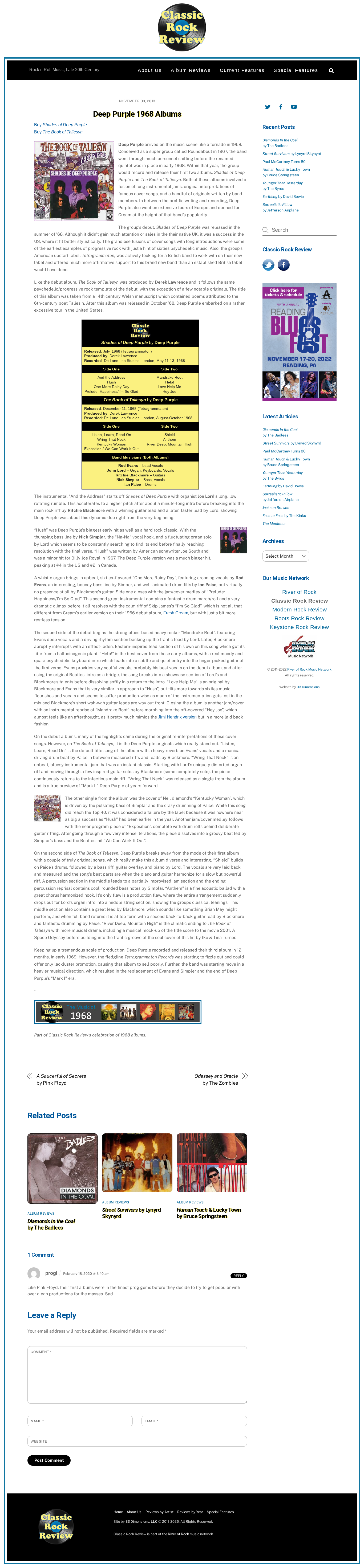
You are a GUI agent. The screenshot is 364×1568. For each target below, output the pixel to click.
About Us (150, 70)
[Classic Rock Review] (56, 1543)
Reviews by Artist (159, 1512)
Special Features (296, 70)
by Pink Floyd (61, 1079)
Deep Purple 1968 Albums (137, 114)
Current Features (242, 70)
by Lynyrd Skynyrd (291, 154)
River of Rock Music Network (309, 669)
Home (118, 1512)
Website (39, 1441)
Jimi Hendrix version (177, 717)
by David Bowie (283, 196)
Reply (238, 1276)
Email (151, 1421)
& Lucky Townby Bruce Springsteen (209, 1213)
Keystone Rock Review (299, 627)
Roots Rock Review (299, 618)
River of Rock (299, 592)
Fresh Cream (175, 613)
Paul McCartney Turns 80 (284, 162)
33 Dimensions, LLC (141, 1522)
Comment (41, 1352)
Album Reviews (191, 70)
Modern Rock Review (299, 609)
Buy (60, 125)
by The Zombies (216, 1079)
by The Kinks (284, 515)
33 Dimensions (308, 687)
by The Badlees (51, 1224)
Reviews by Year (190, 1512)
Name (37, 1421)
